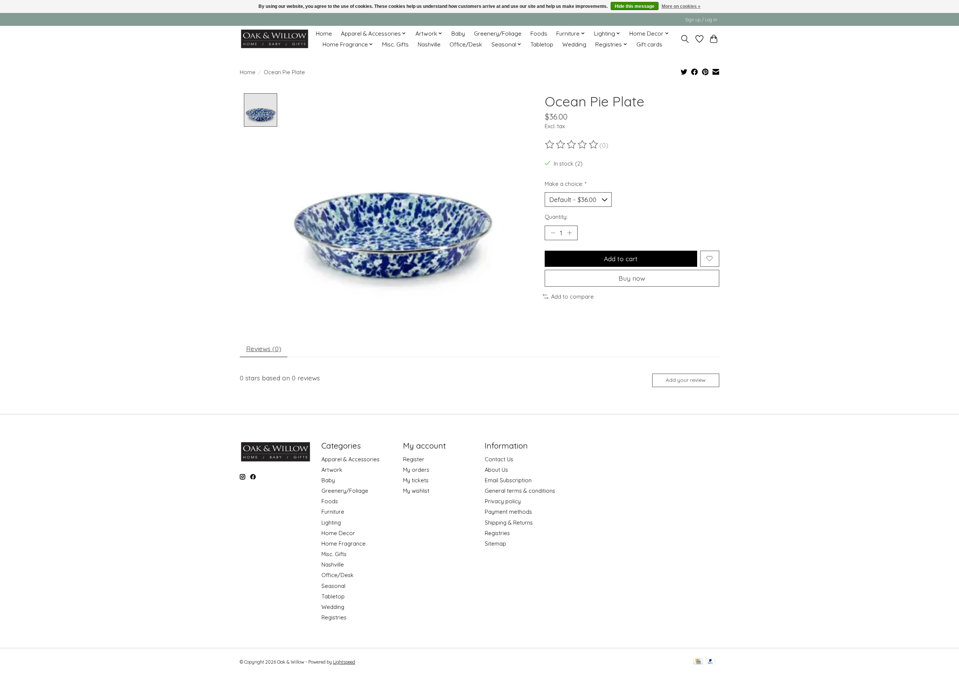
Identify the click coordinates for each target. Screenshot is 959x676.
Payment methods (508, 511)
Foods (538, 33)
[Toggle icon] (685, 39)
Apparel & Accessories (350, 459)
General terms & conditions (520, 490)
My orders (416, 469)
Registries (334, 617)
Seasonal (333, 585)
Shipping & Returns (509, 522)
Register (413, 459)
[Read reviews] (572, 145)
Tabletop (541, 44)
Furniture (332, 511)
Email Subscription (508, 480)
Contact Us (499, 459)
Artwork (331, 469)
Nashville (429, 44)
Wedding (574, 44)
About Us (496, 469)
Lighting (331, 522)
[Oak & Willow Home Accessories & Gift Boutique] (274, 38)
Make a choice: (566, 183)
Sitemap (495, 543)
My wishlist (416, 490)
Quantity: (556, 216)
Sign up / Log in (701, 19)
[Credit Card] (698, 662)
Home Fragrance (343, 543)
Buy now (631, 278)
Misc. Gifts (395, 44)
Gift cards (649, 44)
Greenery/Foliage (497, 33)
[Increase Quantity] (569, 232)
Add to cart (621, 258)
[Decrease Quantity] (553, 232)
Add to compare (572, 296)
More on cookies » (681, 6)
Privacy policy (503, 501)
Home (324, 33)
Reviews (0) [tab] (263, 348)
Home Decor (338, 533)
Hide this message (634, 6)
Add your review (686, 380)
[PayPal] (711, 662)
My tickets (416, 480)
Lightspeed (344, 662)
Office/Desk (466, 44)
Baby (458, 33)
